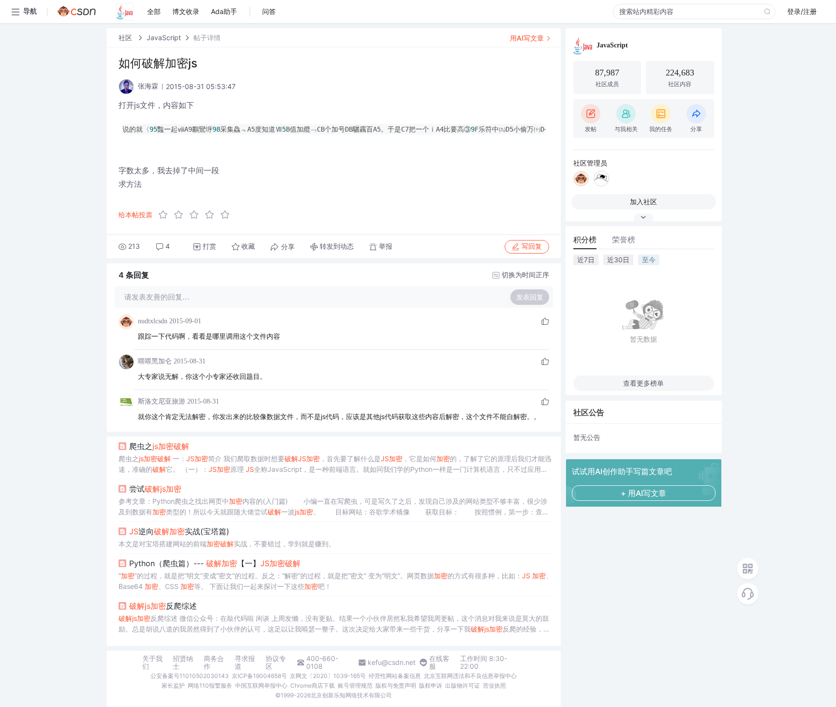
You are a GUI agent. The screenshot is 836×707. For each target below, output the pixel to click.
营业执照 (494, 685)
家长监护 (173, 685)
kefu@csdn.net (392, 662)
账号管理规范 (355, 685)
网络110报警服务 (210, 685)
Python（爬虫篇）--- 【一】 (214, 563)
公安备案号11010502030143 (189, 675)
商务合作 (214, 662)
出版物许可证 (462, 685)
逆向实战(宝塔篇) (179, 531)
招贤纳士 (183, 662)
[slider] (197, 215)
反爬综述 (163, 606)
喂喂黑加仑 (155, 361)
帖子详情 (207, 37)
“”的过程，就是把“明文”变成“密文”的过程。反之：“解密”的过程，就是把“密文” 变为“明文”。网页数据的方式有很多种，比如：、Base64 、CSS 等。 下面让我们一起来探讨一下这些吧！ (335, 581)
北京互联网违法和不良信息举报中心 (470, 675)
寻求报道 (245, 662)
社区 (126, 37)
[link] (126, 37)
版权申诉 (430, 685)
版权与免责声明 (395, 685)
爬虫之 (159, 446)
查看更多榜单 (643, 383)
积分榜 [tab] (585, 239)
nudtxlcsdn (152, 321)
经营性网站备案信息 (395, 675)
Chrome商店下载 (312, 685)
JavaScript (164, 37)
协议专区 (276, 662)
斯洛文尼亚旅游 (161, 401)
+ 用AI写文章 (643, 493)
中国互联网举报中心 (261, 685)
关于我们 (152, 662)
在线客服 (439, 662)
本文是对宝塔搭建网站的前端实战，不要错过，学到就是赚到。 (227, 544)
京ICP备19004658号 (259, 675)
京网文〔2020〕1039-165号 (328, 675)
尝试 (155, 489)
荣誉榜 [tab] (623, 239)
